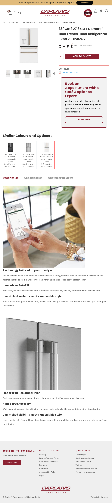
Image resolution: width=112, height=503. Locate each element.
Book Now (85, 3)
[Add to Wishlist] (61, 56)
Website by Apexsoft (100, 497)
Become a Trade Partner (86, 468)
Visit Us (79, 465)
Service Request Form (48, 458)
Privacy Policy (34, 497)
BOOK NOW (84, 119)
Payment (43, 465)
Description (11, 177)
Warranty (43, 468)
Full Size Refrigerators (49, 22)
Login (41, 475)
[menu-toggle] (4, 13)
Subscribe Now (11, 462)
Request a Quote (83, 461)
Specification (33, 177)
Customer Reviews (60, 177)
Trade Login (81, 454)
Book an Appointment (85, 458)
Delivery (42, 454)
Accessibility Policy (47, 472)
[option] (29, 45)
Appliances (14, 22)
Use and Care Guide (70, 73)
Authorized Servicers (48, 461)
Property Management (86, 472)
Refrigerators (29, 22)
